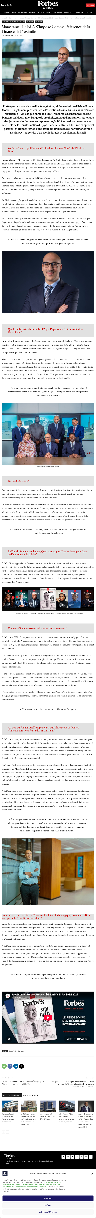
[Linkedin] (15, 1066)
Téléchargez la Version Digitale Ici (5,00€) (43, 613)
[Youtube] (90, 1157)
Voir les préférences (48, 1212)
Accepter (48, 1198)
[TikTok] (77, 1157)
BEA (39, 178)
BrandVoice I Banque (16, 1051)
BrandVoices (30, 21)
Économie (12, 18)
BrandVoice (39, 21)
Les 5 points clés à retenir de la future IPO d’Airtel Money (47, 1116)
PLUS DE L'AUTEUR (30, 1095)
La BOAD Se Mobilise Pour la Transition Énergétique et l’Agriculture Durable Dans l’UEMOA (23, 1082)
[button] (92, 1173)
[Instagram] (68, 1157)
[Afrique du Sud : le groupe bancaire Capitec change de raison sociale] (10, 1106)
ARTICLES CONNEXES (11, 1095)
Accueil (4, 18)
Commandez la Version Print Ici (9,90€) (70, 613)
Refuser (48, 1205)
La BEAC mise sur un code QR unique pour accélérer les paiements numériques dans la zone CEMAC (28, 1119)
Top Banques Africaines (20, 613)
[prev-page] (3, 1132)
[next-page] (7, 1132)
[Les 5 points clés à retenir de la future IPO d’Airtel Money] (48, 1106)
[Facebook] (10, 1066)
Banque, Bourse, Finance (27, 18)
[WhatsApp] (4, 1066)
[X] (21, 1066)
